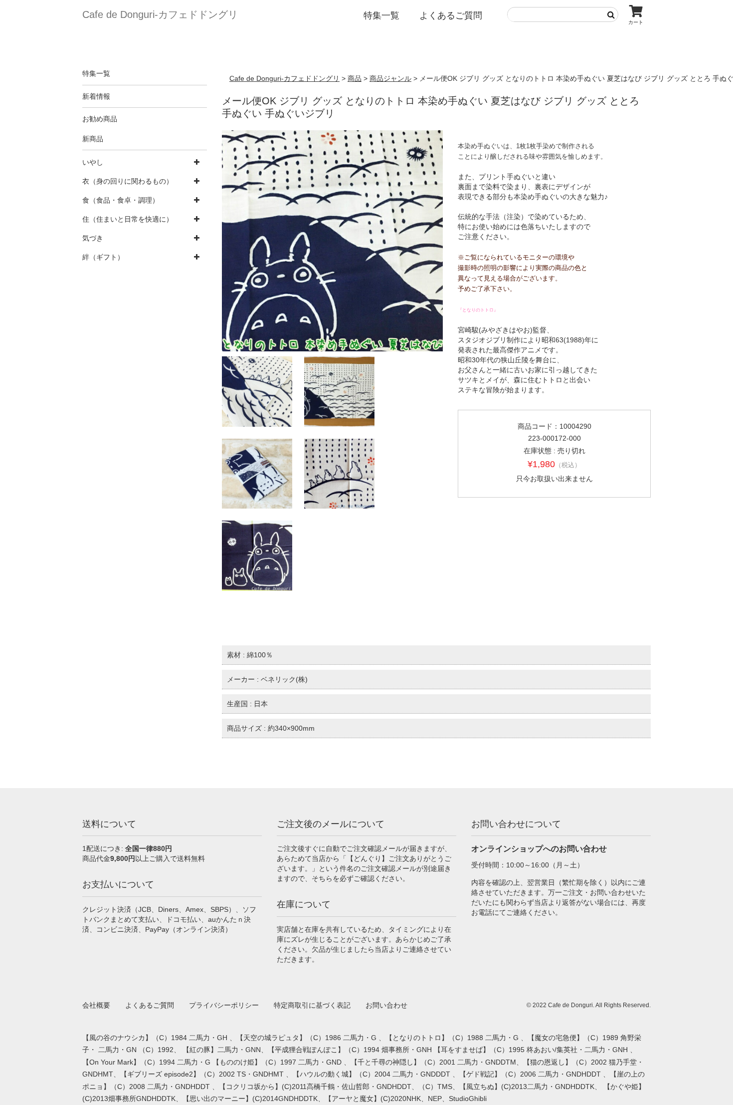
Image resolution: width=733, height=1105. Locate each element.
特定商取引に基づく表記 (312, 1005)
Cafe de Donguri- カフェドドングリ (160, 14)
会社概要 (96, 1005)
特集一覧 (381, 15)
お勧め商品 (99, 119)
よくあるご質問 (450, 15)
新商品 (92, 139)
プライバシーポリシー (224, 1005)
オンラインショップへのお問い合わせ (539, 848)
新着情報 (96, 96)
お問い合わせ (386, 1005)
